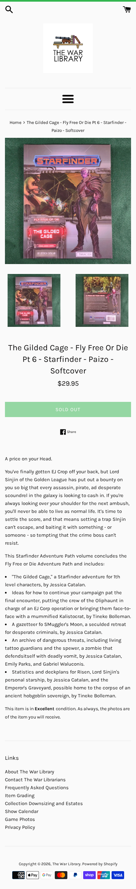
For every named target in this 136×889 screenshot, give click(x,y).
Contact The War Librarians (35, 780)
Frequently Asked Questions (37, 788)
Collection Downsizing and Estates (44, 803)
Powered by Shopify (100, 864)
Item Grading (19, 795)
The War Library (66, 864)
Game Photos (20, 819)
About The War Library (29, 772)
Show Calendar (21, 811)
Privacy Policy (20, 827)
